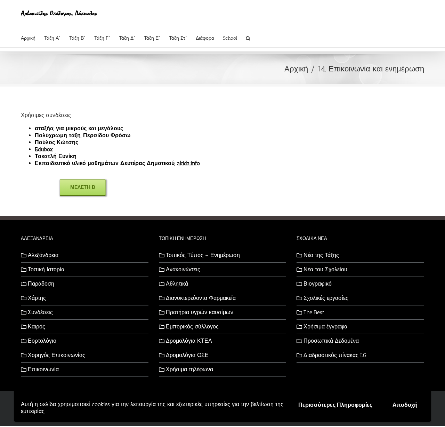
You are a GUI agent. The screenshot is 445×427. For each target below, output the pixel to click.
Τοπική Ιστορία (46, 269)
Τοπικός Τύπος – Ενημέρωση (203, 255)
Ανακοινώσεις (183, 269)
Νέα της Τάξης (321, 255)
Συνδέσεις (40, 312)
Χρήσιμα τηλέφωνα (189, 369)
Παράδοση (41, 283)
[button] (248, 37)
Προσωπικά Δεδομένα (331, 340)
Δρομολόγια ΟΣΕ (187, 355)
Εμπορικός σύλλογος (192, 326)
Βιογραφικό (318, 283)
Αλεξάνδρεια (43, 255)
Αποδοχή (405, 405)
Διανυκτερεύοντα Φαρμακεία (201, 298)
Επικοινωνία (43, 369)
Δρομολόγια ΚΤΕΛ (189, 340)
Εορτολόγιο (42, 340)
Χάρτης (37, 298)
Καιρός (36, 326)
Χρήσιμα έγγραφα (325, 326)
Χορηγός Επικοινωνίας (56, 355)
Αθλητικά (177, 283)
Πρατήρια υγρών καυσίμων (199, 312)
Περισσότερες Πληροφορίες (335, 405)
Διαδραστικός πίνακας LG (335, 355)
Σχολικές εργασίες (326, 298)
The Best (314, 312)
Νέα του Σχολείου (325, 269)
